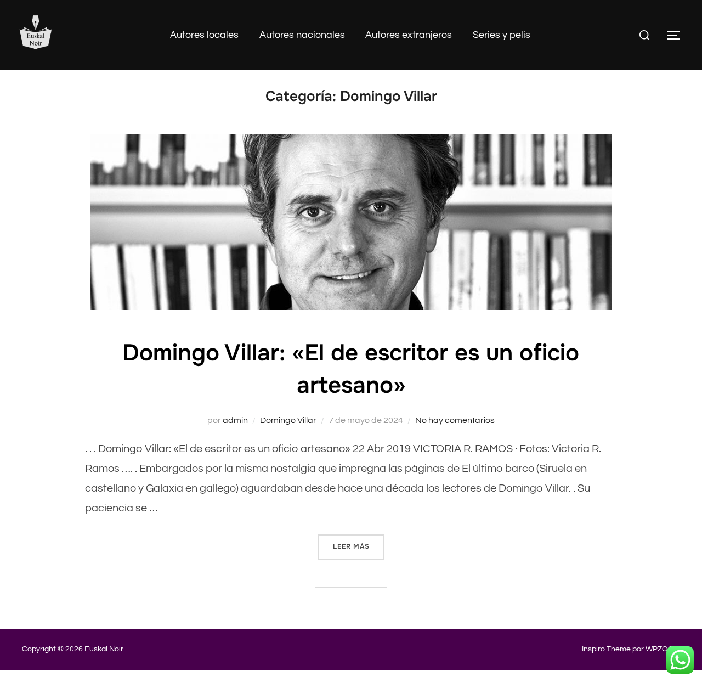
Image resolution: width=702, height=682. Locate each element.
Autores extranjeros (408, 35)
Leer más (358, 546)
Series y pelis (501, 35)
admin (235, 420)
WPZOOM (663, 649)
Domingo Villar (288, 420)
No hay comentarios (455, 420)
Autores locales (204, 35)
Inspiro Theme (606, 649)
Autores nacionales (302, 35)
